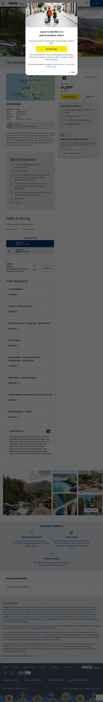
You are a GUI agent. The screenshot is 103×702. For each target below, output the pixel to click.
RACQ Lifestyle (61, 57)
